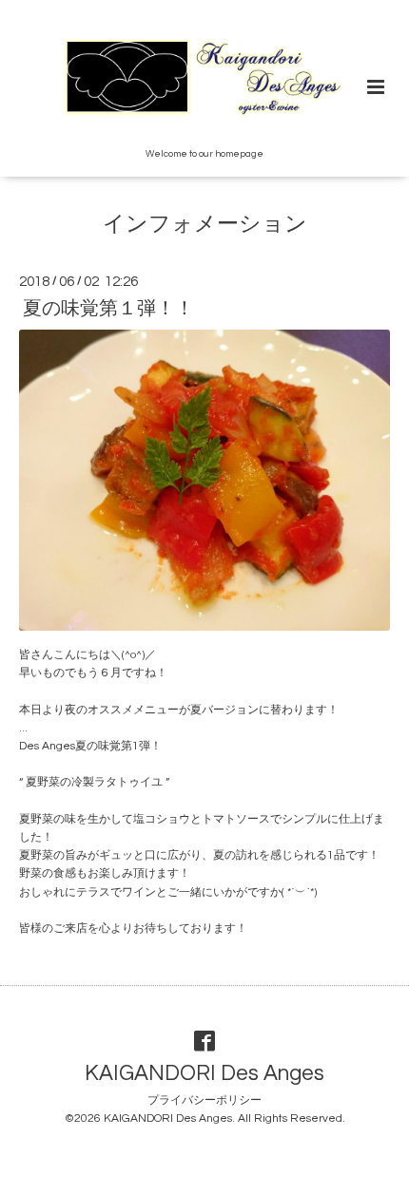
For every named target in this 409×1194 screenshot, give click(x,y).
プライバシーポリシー (204, 1100)
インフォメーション (205, 225)
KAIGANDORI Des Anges (204, 1074)
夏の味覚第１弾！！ (108, 308)
